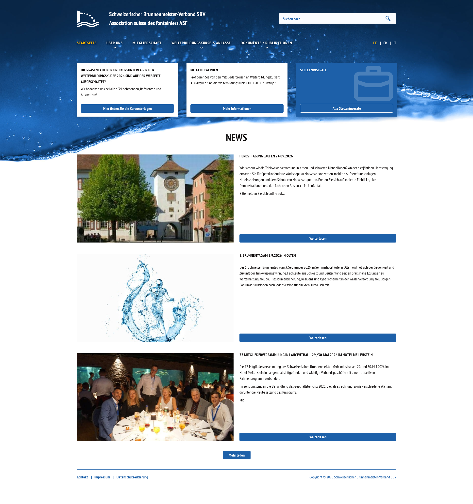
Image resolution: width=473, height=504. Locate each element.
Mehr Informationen (237, 108)
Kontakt (82, 476)
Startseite (87, 42)
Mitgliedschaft (147, 42)
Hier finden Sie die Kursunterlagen (127, 108)
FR (385, 42)
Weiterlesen (317, 238)
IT (394, 42)
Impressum (102, 476)
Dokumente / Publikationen (266, 42)
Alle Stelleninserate (347, 108)
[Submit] (388, 18)
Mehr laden (237, 455)
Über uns (114, 42)
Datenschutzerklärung (132, 476)
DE (375, 42)
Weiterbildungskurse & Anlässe (201, 42)
